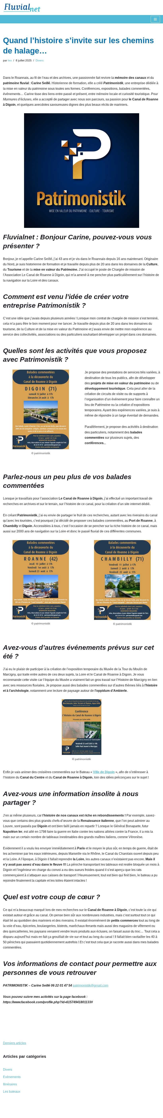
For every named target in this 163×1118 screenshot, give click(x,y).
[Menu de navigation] (155, 19)
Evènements (12, 1077)
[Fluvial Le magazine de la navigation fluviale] (24, 7)
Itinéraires (10, 1084)
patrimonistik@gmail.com (90, 985)
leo (10, 60)
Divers (40, 60)
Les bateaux (11, 1091)
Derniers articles (14, 1043)
